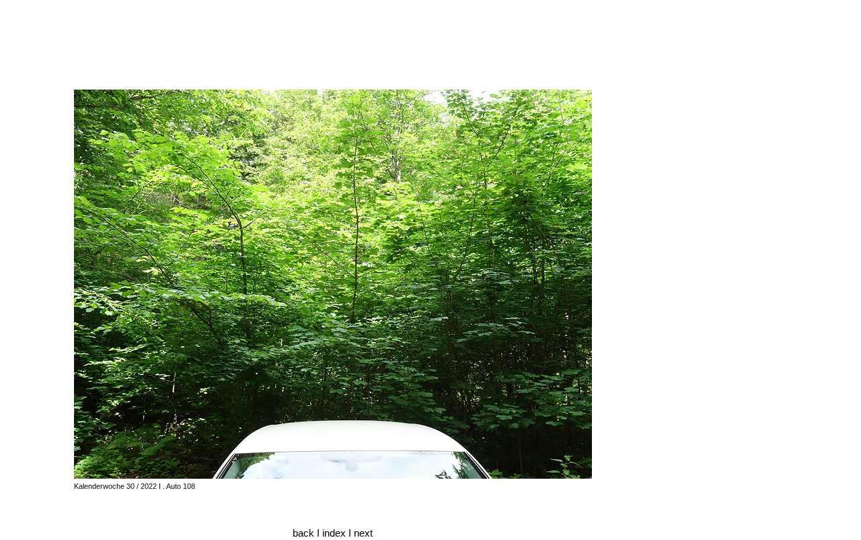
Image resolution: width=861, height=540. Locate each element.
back (303, 533)
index (335, 533)
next (363, 533)
